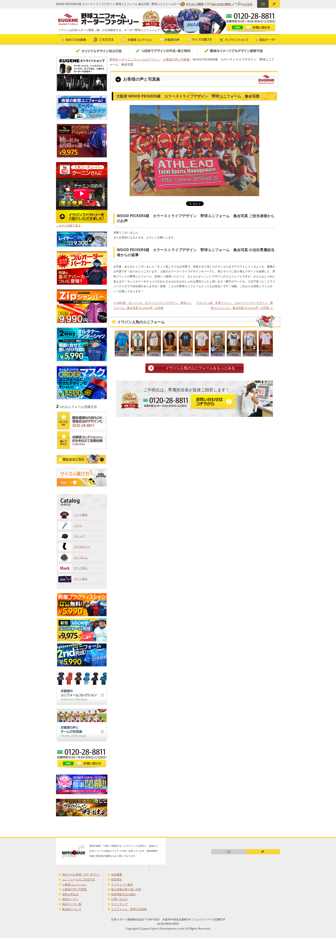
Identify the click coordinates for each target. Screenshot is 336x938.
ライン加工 (81, 579)
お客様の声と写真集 (176, 59)
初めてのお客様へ (222, 4)
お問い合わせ (119, 899)
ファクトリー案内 (122, 884)
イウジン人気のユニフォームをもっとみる (200, 367)
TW (263, 4)
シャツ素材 (81, 515)
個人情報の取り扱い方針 (126, 889)
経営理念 (116, 879)
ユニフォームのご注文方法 (78, 879)
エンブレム (81, 557)
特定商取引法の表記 (123, 894)
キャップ (79, 536)
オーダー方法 (194, 4)
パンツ (78, 525)
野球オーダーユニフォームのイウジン (134, 59)
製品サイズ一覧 (71, 904)
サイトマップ (119, 904)
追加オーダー (70, 899)
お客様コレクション (74, 884)
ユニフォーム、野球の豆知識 (129, 909)
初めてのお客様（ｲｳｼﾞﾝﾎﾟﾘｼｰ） (81, 874)
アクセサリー (82, 547)
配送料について (71, 909)
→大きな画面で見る (68, 225)
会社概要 (247, 4)
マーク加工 (81, 568)
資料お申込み (70, 894)
